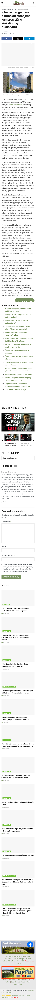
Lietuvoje (6, 631)
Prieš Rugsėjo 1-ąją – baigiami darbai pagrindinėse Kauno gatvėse (15, 665)
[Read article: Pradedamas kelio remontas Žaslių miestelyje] (18, 845)
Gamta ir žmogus (11, 9)
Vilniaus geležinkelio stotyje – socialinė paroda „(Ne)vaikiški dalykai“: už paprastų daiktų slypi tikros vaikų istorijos (17, 910)
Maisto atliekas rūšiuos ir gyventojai (18, 374)
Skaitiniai (4, 961)
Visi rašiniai (20, 961)
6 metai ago (12, 472)
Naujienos (9, 956)
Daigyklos (14, 982)
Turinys (28, 995)
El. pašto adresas (8, 555)
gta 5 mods (22, 982)
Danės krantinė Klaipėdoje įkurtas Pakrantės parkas (18, 803)
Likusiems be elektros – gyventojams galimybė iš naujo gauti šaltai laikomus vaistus (16, 637)
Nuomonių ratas (19, 956)
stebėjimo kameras (15, 104)
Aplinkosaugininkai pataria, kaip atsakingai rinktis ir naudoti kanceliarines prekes (17, 691)
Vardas (5, 547)
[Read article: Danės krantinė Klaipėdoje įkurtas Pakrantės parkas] (18, 792)
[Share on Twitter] (18, 38)
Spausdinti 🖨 (25, 301)
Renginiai (15, 995)
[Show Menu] (2, 3)
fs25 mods (12, 980)
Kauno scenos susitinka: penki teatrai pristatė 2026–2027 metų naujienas (15, 609)
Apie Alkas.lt (5, 997)
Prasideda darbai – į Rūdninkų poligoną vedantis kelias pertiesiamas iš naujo (16, 776)
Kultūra (6, 604)
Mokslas (28, 959)
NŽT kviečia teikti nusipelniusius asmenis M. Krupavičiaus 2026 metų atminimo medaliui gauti (18, 882)
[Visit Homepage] (18, 3)
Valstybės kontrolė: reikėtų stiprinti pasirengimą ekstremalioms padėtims (15, 718)
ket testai (5, 980)
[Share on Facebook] (7, 38)
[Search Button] (33, 3)
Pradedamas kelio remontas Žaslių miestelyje (18, 855)
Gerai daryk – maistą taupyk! (15, 389)
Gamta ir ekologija (23, 9)
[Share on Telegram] (29, 38)
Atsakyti (5, 502)
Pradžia (4, 9)
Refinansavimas (21, 980)
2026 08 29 (6, 613)
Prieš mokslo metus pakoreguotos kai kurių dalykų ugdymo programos (17, 830)
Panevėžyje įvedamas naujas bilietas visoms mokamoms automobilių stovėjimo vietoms (18, 745)
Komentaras (6, 522)
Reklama (21, 995)
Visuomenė (8, 959)
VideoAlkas (11, 961)
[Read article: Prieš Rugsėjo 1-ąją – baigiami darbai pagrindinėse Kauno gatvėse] (18, 653)
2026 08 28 (6, 642)
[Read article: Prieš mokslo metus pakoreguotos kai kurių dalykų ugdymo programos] (18, 818)
